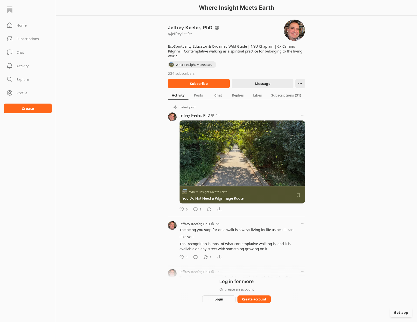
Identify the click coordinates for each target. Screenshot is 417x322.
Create (28, 108)
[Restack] (209, 209)
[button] (28, 25)
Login (219, 299)
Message (263, 83)
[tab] (178, 95)
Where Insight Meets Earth (208, 192)
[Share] (219, 209)
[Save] (298, 195)
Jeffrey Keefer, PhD (195, 115)
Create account (254, 299)
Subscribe (199, 83)
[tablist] (236, 95)
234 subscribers (181, 73)
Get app (401, 312)
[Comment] (195, 257)
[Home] (9, 9)
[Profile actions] (300, 83)
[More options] (302, 115)
